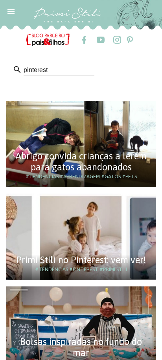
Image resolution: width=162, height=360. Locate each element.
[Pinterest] (129, 39)
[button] (11, 11)
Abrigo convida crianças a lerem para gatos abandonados (81, 161)
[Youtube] (100, 39)
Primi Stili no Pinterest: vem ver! (81, 260)
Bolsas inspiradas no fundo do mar (81, 347)
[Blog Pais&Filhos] (48, 39)
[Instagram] (116, 39)
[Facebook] (83, 39)
